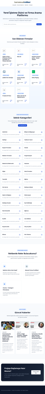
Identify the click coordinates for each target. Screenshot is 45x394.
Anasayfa (14, 5)
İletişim (30, 5)
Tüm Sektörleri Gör (22, 125)
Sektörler (26, 5)
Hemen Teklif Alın (36, 372)
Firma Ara (39, 24)
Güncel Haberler (20, 5)
